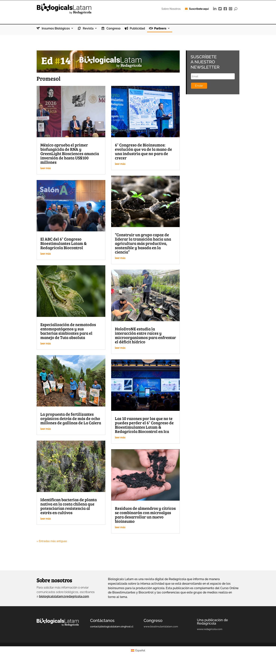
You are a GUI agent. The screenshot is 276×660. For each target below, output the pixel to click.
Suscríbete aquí (199, 8)
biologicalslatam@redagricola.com (64, 596)
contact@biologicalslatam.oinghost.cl (111, 626)
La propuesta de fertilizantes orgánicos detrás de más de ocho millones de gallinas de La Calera (70, 418)
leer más (45, 168)
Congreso (113, 28)
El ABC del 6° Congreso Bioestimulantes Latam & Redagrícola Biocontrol (63, 243)
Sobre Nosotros (171, 8)
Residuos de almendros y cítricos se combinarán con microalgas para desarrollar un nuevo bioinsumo (145, 514)
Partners (159, 28)
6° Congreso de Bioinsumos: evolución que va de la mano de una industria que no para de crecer (143, 151)
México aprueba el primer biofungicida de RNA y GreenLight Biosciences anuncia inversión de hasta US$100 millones (69, 153)
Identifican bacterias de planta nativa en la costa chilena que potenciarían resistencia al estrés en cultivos (68, 506)
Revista (88, 28)
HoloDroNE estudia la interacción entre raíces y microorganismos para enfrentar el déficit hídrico (145, 335)
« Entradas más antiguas (52, 541)
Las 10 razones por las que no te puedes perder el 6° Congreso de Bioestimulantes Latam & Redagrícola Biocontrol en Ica (144, 425)
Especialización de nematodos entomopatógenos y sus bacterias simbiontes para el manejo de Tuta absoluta (68, 331)
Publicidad (137, 28)
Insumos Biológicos (55, 28)
